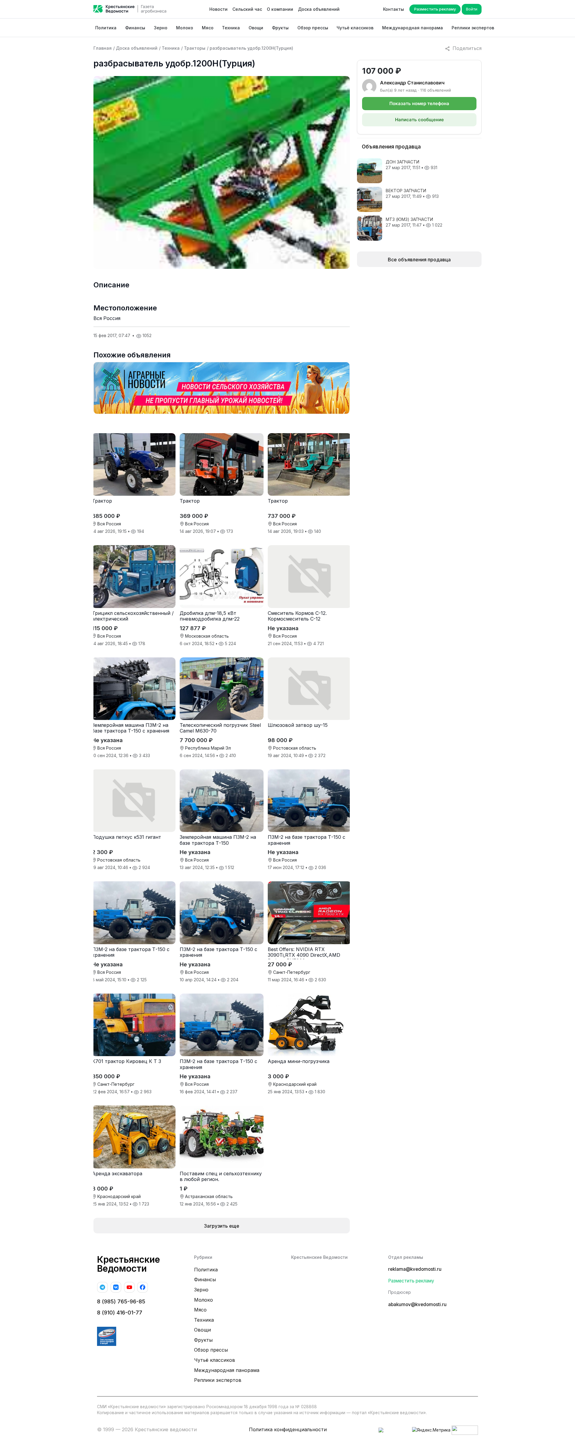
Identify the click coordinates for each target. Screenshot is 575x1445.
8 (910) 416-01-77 (119, 1312)
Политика (105, 27)
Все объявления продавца (419, 260)
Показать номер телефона (419, 103)
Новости (218, 9)
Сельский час (247, 9)
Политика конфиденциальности (288, 1429)
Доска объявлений (319, 9)
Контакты (393, 9)
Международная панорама (412, 27)
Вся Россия (106, 318)
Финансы (135, 27)
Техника (231, 27)
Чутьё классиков (355, 27)
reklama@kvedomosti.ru (414, 1269)
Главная (102, 48)
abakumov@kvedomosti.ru (417, 1304)
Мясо (208, 27)
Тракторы (194, 48)
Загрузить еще (221, 1226)
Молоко (184, 27)
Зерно (160, 27)
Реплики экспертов (473, 27)
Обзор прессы (312, 27)
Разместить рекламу (435, 9)
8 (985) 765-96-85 (121, 1301)
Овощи (256, 27)
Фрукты (280, 27)
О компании (280, 9)
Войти (471, 9)
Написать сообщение (419, 119)
